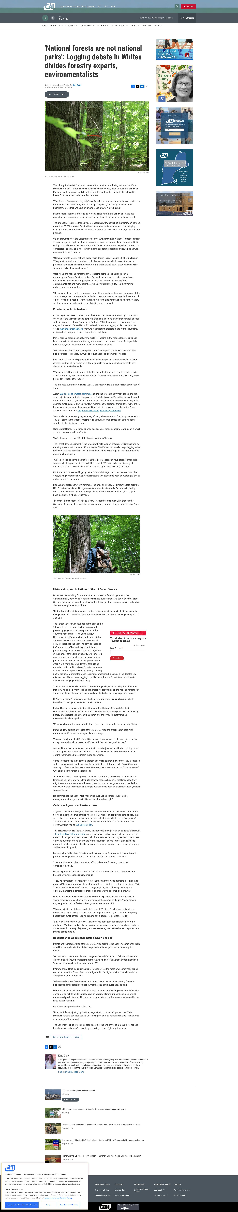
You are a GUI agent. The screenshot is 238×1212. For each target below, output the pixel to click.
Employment (139, 1184)
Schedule (146, 26)
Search (157, 26)
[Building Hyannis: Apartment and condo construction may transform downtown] (174, 203)
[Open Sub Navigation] (62, 26)
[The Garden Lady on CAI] (174, 83)
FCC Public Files (180, 1196)
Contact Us (119, 1184)
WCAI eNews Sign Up (162, 1184)
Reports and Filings (122, 1196)
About (133, 26)
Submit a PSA (159, 1190)
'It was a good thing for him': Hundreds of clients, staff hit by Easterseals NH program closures (103, 1140)
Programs (55, 26)
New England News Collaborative (66, 1037)
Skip (48, 1205)
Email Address (116, 648)
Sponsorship (118, 26)
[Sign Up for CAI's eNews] (174, 125)
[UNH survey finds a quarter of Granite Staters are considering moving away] (53, 1113)
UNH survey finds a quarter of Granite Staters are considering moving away (94, 1109)
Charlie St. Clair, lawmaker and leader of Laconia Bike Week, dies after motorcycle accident (101, 1124)
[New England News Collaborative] (174, 167)
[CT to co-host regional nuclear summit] (53, 1094)
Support (102, 26)
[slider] (56, 18)
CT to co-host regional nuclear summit (78, 1090)
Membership (120, 1190)
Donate (189, 6)
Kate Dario (77, 85)
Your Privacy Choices (69, 1205)
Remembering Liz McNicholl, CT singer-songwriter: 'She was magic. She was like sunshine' (101, 1156)
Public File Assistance (182, 1190)
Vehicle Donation (160, 1196)
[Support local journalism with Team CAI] (174, 49)
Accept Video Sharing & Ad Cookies (21, 1205)
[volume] (53, 18)
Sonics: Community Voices (141, 1190)
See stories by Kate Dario (71, 1071)
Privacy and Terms (102, 1184)
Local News (86, 26)
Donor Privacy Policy (103, 1196)
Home (45, 26)
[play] (45, 18)
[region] (44, 1186)
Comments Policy (102, 1190)
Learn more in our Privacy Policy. (58, 1198)
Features (70, 26)
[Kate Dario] (50, 1061)
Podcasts (177, 1184)
